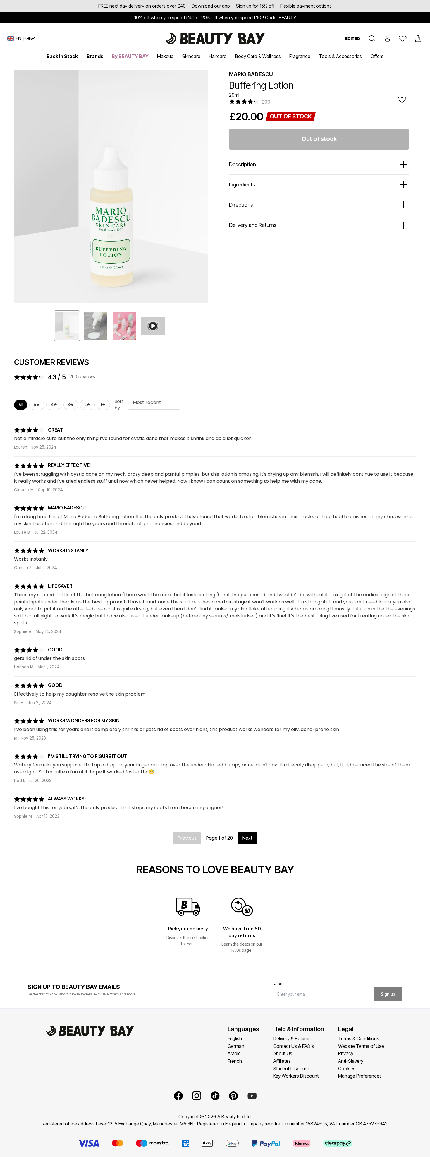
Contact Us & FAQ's (293, 1046)
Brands (95, 56)
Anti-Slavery (350, 1061)
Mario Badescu (251, 74)
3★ (71, 405)
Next (247, 838)
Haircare (217, 56)
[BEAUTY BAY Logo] (215, 38)
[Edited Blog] (352, 38)
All (20, 405)
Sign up (388, 994)
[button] (372, 38)
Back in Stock (62, 56)
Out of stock (319, 138)
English (235, 1038)
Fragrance (299, 56)
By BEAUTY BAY (130, 56)
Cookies (346, 1069)
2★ (87, 405)
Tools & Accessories (340, 56)
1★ (103, 405)
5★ (36, 405)
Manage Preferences (360, 1076)
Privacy (345, 1053)
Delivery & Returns (292, 1038)
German (236, 1046)
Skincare (191, 56)
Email (278, 983)
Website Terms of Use (361, 1046)
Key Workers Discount (296, 1076)
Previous (187, 838)
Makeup (165, 56)
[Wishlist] (402, 38)
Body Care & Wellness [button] (258, 56)
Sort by (119, 404)
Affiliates (282, 1061)
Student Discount (291, 1069)
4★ (54, 405)
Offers (377, 56)
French (235, 1061)
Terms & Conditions (358, 1038)
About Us (282, 1053)
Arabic (234, 1053)
